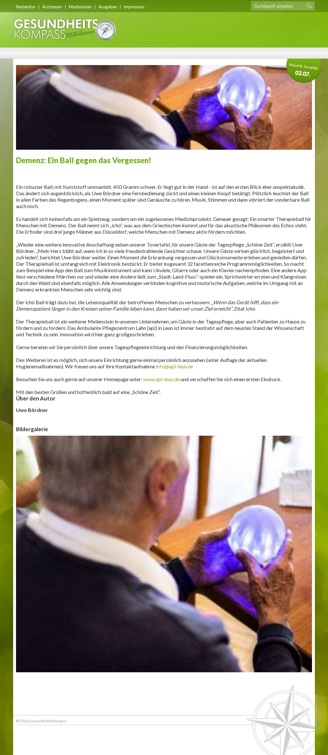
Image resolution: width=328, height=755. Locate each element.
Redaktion (26, 6)
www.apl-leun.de (161, 379)
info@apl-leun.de (174, 366)
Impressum (134, 6)
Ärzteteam (52, 6)
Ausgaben (107, 6)
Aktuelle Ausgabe (303, 70)
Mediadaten (80, 6)
